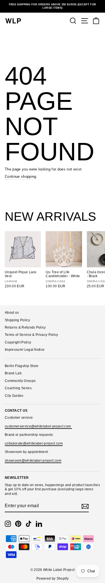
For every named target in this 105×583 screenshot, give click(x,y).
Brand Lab (13, 373)
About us (12, 313)
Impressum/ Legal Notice (25, 350)
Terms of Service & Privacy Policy (31, 335)
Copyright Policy (18, 342)
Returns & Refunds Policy (25, 327)
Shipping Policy (17, 320)
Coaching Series (18, 388)
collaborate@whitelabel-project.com (34, 443)
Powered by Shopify (52, 578)
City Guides (14, 396)
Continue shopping (20, 176)
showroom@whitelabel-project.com (33, 461)
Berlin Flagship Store (22, 366)
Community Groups (20, 381)
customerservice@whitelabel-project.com (38, 426)
